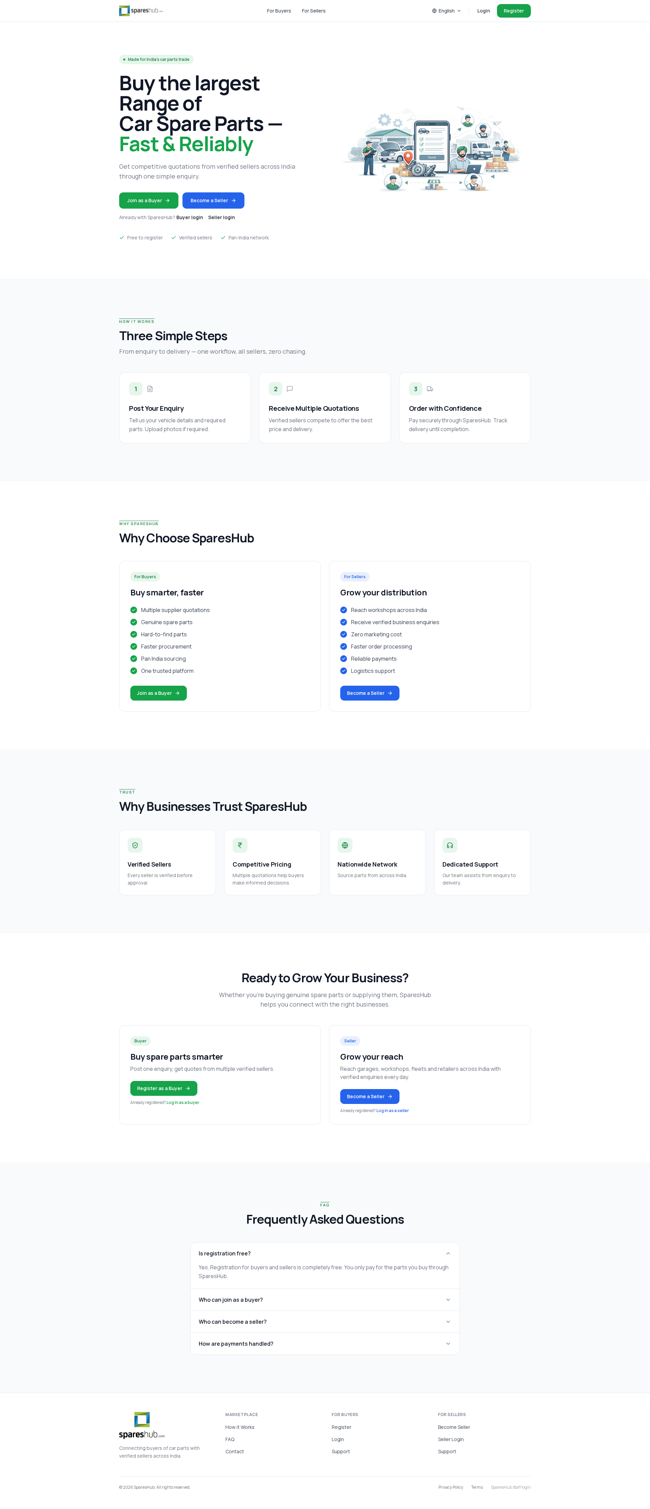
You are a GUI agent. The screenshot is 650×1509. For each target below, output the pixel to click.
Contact (234, 1451)
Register (514, 10)
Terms (477, 1487)
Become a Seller (209, 200)
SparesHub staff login (511, 1487)
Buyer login (189, 217)
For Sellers (314, 10)
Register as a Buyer (159, 1088)
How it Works (240, 1427)
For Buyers (279, 10)
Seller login (221, 217)
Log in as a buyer (183, 1102)
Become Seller (454, 1427)
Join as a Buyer (144, 200)
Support (341, 1451)
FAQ (229, 1439)
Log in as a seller (392, 1110)
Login (483, 10)
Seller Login (451, 1439)
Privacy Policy (450, 1487)
